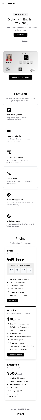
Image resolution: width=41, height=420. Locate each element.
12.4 (21, 414)
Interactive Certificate (20, 77)
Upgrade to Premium (15, 354)
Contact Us (12, 396)
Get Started (20, 34)
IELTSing (24, 41)
